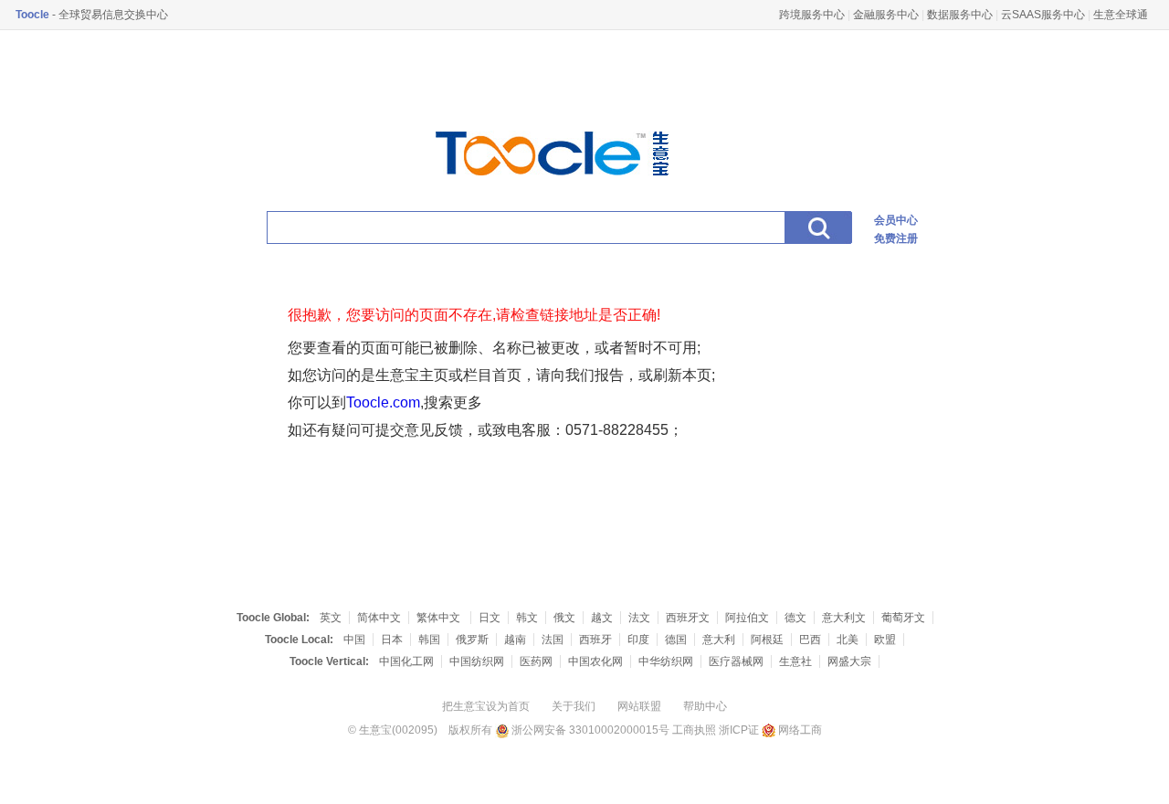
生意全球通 (1120, 14)
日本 (392, 639)
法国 (552, 639)
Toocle (32, 14)
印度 (638, 639)
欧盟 (885, 639)
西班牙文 (688, 617)
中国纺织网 (476, 661)
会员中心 (896, 220)
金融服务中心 (886, 14)
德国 (676, 639)
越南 (515, 639)
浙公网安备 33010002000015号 (589, 730)
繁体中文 (439, 617)
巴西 (810, 639)
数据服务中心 (960, 14)
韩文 (527, 617)
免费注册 (896, 238)
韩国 (429, 639)
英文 (331, 617)
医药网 (536, 661)
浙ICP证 (739, 730)
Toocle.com (383, 402)
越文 (602, 617)
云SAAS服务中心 (1043, 14)
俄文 (564, 617)
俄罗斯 (472, 639)
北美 (847, 639)
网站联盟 (639, 706)
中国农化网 (595, 661)
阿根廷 (767, 639)
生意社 (795, 661)
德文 (795, 617)
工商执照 (694, 730)
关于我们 (573, 706)
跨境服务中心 (812, 14)
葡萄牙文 (903, 617)
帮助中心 (705, 706)
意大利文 (844, 617)
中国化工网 (406, 661)
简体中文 (379, 617)
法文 (639, 617)
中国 (354, 639)
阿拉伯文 (747, 617)
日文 (489, 617)
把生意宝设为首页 (486, 706)
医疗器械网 (736, 661)
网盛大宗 (849, 661)
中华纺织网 (665, 661)
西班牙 (595, 639)
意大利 (718, 639)
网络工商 (798, 730)
